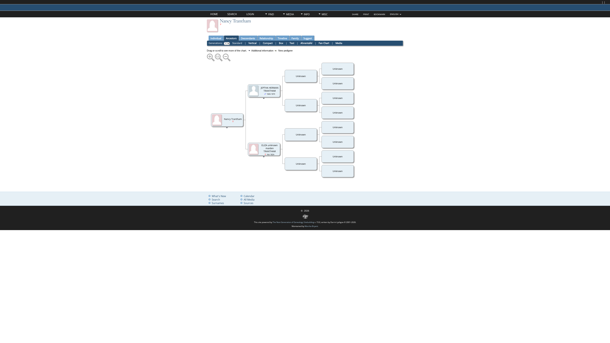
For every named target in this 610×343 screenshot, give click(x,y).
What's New (219, 196)
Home (214, 14)
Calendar (249, 196)
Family (295, 38)
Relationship (266, 38)
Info (307, 14)
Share (355, 14)
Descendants (248, 38)
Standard (237, 43)
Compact (268, 43)
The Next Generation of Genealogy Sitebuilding (293, 222)
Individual (215, 38)
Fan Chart (324, 43)
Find (271, 14)
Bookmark (379, 14)
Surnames (218, 203)
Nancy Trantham (233, 119)
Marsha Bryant (311, 226)
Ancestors (231, 38)
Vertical (252, 43)
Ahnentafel (306, 43)
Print (366, 14)
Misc (325, 14)
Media (290, 14)
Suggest (307, 38)
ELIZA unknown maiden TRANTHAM (269, 148)
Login (250, 14)
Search (232, 14)
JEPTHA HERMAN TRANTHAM (269, 89)
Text (292, 43)
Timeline (282, 38)
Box (281, 43)
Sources (248, 203)
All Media (249, 199)
